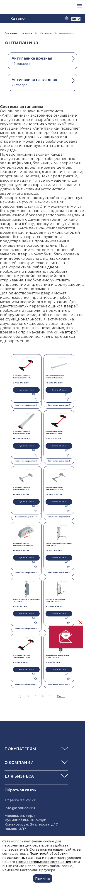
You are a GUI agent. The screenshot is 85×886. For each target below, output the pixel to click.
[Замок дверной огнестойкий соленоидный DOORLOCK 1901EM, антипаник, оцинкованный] (59, 533)
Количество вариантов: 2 (26, 405)
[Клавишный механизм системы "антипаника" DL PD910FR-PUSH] (59, 365)
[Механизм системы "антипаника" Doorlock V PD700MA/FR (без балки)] (26, 365)
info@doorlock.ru (20, 808)
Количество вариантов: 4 (59, 405)
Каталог (46, 33)
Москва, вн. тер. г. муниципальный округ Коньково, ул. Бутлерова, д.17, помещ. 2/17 (31, 822)
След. (61, 696)
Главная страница (19, 33)
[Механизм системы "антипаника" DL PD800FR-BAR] (59, 477)
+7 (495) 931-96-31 (20, 800)
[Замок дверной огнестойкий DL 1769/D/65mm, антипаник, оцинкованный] (26, 589)
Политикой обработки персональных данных (35, 856)
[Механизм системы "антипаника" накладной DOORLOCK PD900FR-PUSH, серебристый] (26, 421)
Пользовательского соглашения (43, 862)
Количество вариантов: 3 (26, 517)
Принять (42, 878)
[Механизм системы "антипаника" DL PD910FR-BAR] (26, 477)
